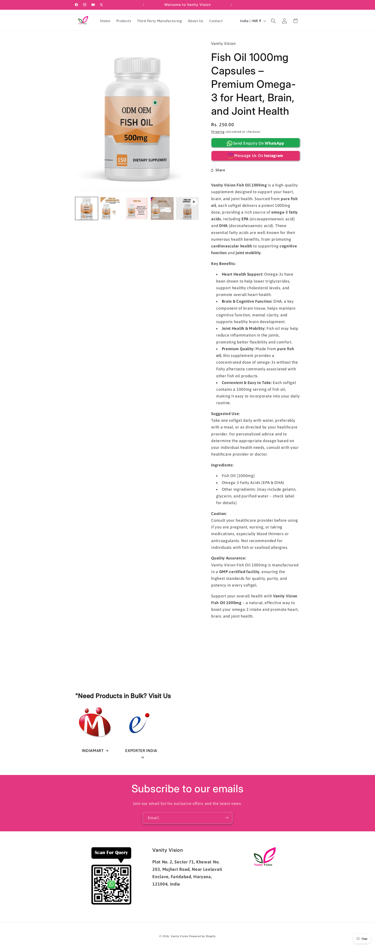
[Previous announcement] (143, 5)
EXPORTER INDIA (141, 750)
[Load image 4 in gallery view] (162, 208)
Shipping (217, 131)
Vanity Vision (179, 936)
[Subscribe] (226, 818)
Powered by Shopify (202, 936)
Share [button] (220, 170)
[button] (273, 20)
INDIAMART (93, 750)
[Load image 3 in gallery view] (137, 208)
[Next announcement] (231, 5)
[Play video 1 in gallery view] (187, 208)
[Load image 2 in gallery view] (111, 208)
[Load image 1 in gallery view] (86, 208)
